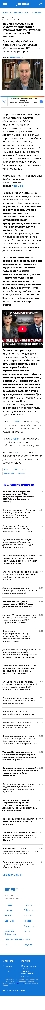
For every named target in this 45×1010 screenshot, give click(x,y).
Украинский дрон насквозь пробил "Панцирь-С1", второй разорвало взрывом (19, 700)
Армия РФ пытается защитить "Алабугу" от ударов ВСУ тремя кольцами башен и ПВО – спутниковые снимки (19, 619)
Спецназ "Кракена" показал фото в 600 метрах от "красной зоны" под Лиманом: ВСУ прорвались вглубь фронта (19, 686)
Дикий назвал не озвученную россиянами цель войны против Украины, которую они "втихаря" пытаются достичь (19, 653)
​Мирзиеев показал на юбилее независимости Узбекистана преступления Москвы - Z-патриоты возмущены (19, 670)
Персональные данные (28, 967)
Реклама (25, 961)
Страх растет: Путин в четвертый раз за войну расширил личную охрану (17, 528)
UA (40, 4)
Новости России (10, 469)
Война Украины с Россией (14, 474)
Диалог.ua (20, 983)
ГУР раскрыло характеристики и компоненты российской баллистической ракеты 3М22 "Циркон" (19, 836)
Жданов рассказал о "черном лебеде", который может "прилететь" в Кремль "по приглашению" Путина (19, 514)
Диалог (4, 17)
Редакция (7, 966)
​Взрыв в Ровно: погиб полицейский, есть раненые (18, 712)
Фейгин (15, 421)
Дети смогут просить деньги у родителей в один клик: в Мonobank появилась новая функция (19, 788)
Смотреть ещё (11, 875)
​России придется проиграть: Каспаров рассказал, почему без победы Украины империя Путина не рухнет (19, 560)
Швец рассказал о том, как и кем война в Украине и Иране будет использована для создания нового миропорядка (19, 740)
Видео (23, 469)
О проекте (7, 961)
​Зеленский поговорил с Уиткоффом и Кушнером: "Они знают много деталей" (19, 590)
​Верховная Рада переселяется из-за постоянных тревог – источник (19, 821)
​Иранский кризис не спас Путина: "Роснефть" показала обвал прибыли (18, 864)
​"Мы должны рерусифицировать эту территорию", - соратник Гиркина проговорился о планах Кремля (16, 636)
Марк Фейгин (16, 57)
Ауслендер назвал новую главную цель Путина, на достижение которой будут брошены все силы (17, 543)
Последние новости (18, 484)
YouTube (17, 185)
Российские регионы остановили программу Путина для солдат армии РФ (20, 851)
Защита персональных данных (28, 973)
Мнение (12, 17)
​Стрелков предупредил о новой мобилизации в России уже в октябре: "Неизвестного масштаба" (20, 576)
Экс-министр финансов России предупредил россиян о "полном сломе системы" (20, 725)
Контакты (7, 971)
